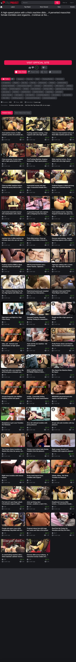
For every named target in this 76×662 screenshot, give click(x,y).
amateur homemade (8, 85)
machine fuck (26, 92)
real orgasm (19, 95)
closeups (37, 85)
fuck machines (36, 88)
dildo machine (48, 85)
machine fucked (38, 92)
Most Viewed (44, 7)
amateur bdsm (62, 82)
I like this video (30, 67)
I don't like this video (33, 67)
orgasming (49, 92)
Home (1, 7)
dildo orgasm (59, 85)
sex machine (67, 95)
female (26, 88)
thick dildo (6, 98)
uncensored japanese (49, 98)
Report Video (35, 72)
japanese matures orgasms (63, 88)
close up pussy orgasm (24, 85)
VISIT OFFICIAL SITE (38, 62)
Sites (59, 7)
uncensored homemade (32, 98)
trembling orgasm (17, 98)
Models (72, 7)
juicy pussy (6, 92)
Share (45, 72)
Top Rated (27, 7)
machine (15, 92)
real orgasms (30, 95)
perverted (59, 92)
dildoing (69, 85)
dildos (4, 88)
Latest (13, 7)
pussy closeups (7, 95)
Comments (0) (56, 72)
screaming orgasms (43, 95)
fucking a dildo (48, 88)
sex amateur (56, 95)
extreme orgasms (15, 88)
